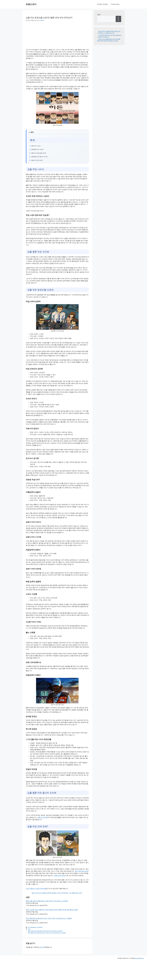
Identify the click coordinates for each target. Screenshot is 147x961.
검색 (98, 14)
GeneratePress (139, 958)
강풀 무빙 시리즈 (36, 146)
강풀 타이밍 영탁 (42, 817)
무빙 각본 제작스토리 (82, 871)
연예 (29, 929)
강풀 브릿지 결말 (59, 875)
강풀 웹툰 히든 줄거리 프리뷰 (39, 156)
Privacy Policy (115, 4)
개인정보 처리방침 (102, 4)
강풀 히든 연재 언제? (37, 160)
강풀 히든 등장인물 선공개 (38, 153)
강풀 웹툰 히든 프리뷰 (37, 149)
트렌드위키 (31, 4)
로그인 (42, 947)
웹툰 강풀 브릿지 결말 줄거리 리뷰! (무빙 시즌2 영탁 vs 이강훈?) (47, 901)
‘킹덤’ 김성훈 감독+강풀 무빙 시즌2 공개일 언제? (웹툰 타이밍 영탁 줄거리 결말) (52, 910)
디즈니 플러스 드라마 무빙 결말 (36, 888)
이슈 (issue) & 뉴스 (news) (35, 927)
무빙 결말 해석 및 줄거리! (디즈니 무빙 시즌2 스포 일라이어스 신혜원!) (49, 918)
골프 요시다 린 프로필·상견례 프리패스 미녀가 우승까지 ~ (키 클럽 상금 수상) (57, 893)
